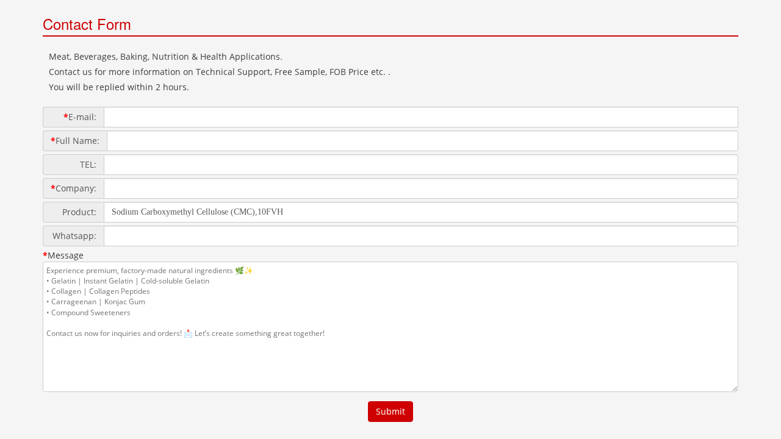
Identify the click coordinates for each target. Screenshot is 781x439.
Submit (390, 411)
